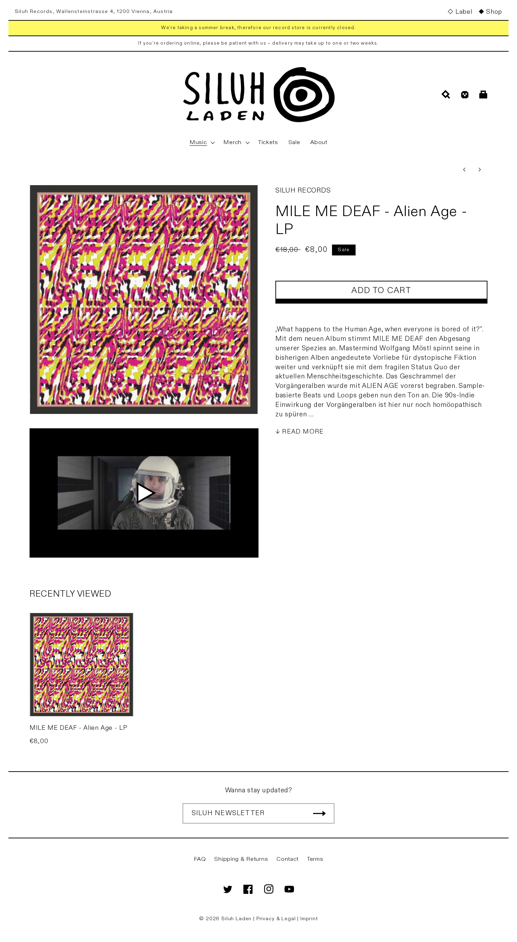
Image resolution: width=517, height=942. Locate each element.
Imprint (309, 918)
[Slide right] (479, 169)
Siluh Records (303, 190)
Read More (303, 432)
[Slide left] (464, 169)
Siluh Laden (236, 918)
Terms (315, 859)
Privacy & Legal (276, 918)
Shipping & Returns (241, 859)
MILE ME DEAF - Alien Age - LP (78, 728)
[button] (201, 142)
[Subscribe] (319, 813)
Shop (494, 12)
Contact (287, 859)
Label (463, 12)
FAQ (200, 859)
